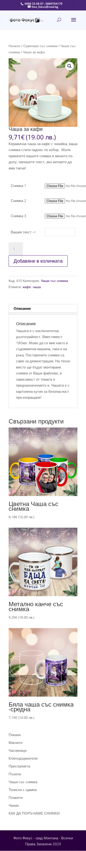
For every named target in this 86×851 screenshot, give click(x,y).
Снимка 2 (18, 200)
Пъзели (15, 774)
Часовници (18, 750)
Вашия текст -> (23, 232)
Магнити (15, 742)
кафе (27, 287)
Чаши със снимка (54, 280)
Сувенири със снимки (40, 46)
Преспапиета (19, 766)
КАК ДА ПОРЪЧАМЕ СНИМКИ (34, 813)
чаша (37, 287)
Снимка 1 (18, 185)
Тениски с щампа (23, 789)
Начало (14, 46)
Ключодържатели (23, 758)
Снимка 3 (18, 215)
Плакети (15, 797)
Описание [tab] (22, 308)
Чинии (14, 805)
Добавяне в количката (38, 261)
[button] (69, 66)
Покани (15, 734)
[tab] (42, 314)
